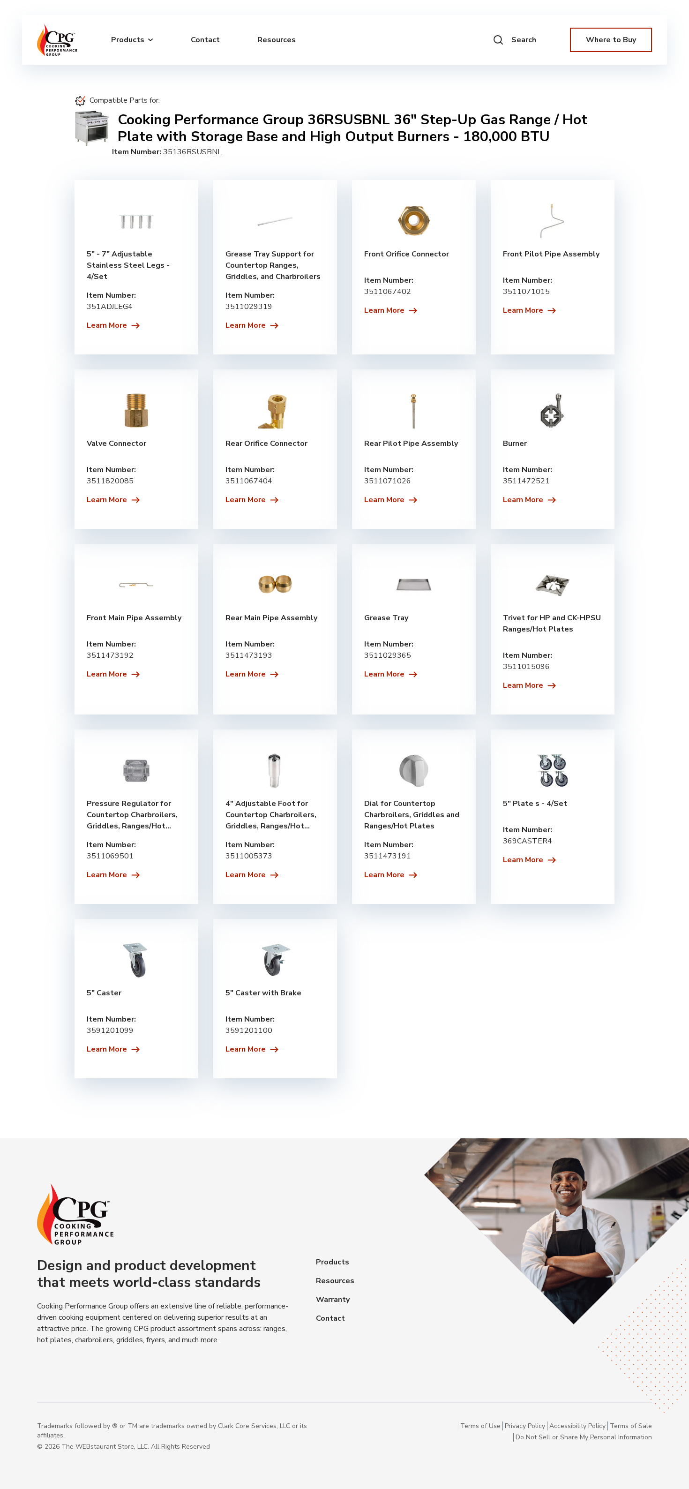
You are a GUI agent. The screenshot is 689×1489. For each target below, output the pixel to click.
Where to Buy (611, 40)
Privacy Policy (525, 1425)
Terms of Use (480, 1425)
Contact (205, 40)
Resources (276, 40)
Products (332, 1262)
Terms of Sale (631, 1425)
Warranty (333, 1299)
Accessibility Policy (577, 1425)
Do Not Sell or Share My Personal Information (584, 1437)
